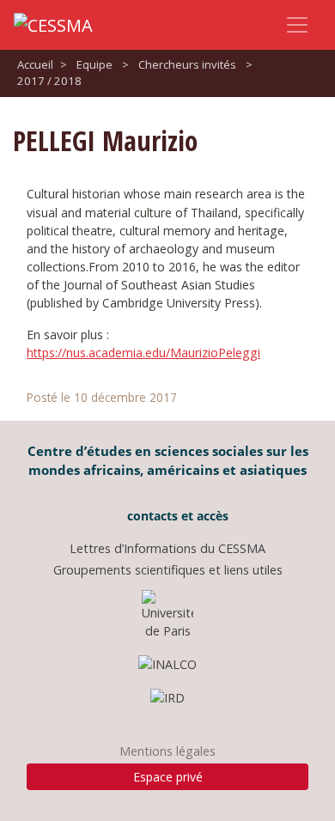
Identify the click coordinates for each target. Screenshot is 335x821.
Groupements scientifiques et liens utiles (168, 570)
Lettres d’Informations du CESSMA (167, 548)
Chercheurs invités (187, 64)
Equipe (94, 64)
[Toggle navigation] (297, 25)
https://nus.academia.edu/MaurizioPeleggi (143, 352)
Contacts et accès (176, 516)
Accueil (35, 64)
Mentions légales (167, 751)
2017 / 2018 (49, 80)
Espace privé (168, 777)
